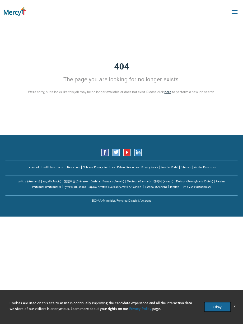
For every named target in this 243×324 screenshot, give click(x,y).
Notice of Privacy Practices (99, 167)
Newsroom (73, 167)
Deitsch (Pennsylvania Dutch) (194, 181)
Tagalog (174, 186)
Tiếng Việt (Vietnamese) (196, 186)
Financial (33, 167)
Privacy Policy (149, 167)
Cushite (95, 181)
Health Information (53, 167)
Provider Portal (169, 167)
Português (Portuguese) (46, 186)
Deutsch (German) (139, 181)
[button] (29, 181)
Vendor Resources (204, 167)
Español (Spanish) (156, 186)
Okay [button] (217, 307)
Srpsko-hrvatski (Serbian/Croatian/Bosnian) (115, 186)
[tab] (29, 181)
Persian (220, 181)
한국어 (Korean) (163, 181)
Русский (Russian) (75, 186)
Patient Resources (128, 167)
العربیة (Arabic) (52, 181)
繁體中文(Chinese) (76, 181)
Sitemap (186, 167)
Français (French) (113, 181)
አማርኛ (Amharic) (29, 181)
